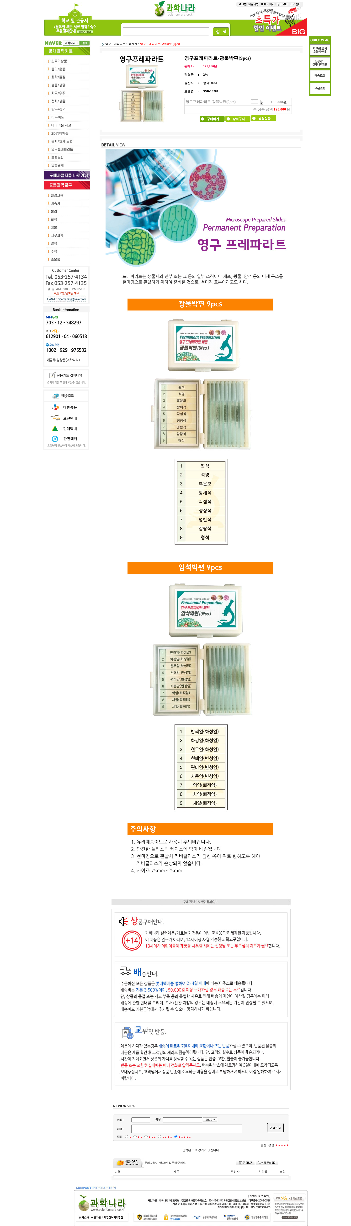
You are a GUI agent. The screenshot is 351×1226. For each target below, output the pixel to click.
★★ (140, 1137)
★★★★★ (184, 1137)
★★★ (152, 1137)
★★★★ (167, 1137)
